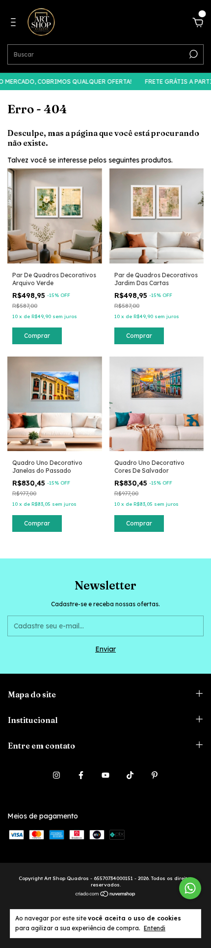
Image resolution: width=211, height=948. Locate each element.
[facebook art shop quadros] (81, 775)
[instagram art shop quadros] (56, 775)
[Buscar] (192, 54)
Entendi (154, 928)
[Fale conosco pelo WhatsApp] (190, 888)
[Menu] (15, 23)
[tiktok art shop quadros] (130, 775)
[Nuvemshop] (105, 894)
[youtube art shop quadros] (105, 775)
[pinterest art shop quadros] (154, 775)
